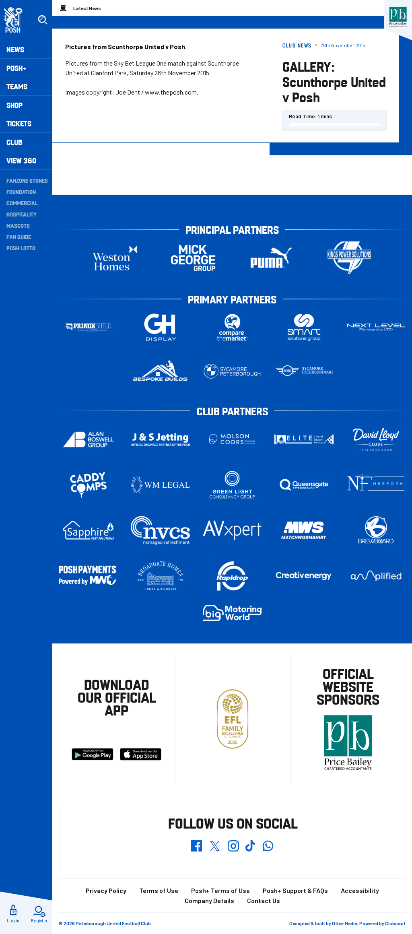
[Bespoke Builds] (160, 371)
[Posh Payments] (88, 575)
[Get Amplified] (376, 576)
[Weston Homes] (115, 257)
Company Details (209, 900)
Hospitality (21, 214)
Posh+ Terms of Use (220, 890)
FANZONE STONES (27, 180)
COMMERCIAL (22, 203)
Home (63, 8)
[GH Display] (160, 327)
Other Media (344, 923)
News (15, 49)
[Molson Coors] (232, 439)
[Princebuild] (88, 327)
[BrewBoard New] (376, 530)
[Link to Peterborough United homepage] (16, 20)
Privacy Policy (106, 890)
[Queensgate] (304, 484)
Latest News (87, 8)
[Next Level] (376, 327)
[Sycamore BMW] (232, 371)
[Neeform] (376, 484)
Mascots (18, 225)
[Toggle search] (42, 20)
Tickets (18, 123)
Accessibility (360, 890)
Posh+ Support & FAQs (295, 890)
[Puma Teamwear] (271, 257)
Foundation (21, 192)
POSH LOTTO (20, 248)
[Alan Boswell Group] (88, 439)
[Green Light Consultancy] (232, 484)
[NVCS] (160, 530)
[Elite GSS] (304, 439)
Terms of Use (158, 890)
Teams (16, 86)
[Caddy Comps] (88, 484)
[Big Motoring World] (232, 613)
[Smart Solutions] (304, 327)
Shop (14, 105)
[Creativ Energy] (304, 576)
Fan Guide (18, 237)
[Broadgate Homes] (160, 576)
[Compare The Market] (232, 327)
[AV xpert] (232, 530)
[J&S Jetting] (160, 439)
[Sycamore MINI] (304, 371)
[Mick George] (193, 257)
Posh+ (16, 68)
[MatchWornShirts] (304, 530)
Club (14, 142)
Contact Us (263, 900)
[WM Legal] (160, 484)
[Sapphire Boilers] (88, 530)
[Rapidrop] (232, 575)
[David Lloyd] (376, 439)
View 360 (21, 160)
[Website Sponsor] (398, 17)
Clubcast (395, 923)
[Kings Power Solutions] (349, 257)
